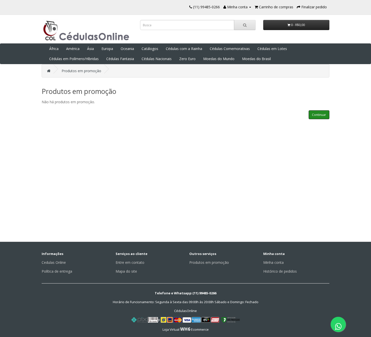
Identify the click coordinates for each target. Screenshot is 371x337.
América (73, 48)
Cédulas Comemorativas (230, 48)
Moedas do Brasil (256, 58)
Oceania (127, 48)
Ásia (90, 48)
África (54, 48)
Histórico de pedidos (280, 271)
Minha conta (273, 262)
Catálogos (150, 48)
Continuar (319, 115)
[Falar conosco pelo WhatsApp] (338, 324)
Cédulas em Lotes (272, 48)
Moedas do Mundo (218, 58)
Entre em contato (130, 262)
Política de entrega (57, 271)
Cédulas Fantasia (120, 58)
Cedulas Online (54, 262)
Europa (107, 48)
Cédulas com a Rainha (184, 48)
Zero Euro (187, 58)
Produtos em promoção (81, 70)
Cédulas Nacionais (157, 58)
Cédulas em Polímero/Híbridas (74, 58)
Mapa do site (126, 271)
